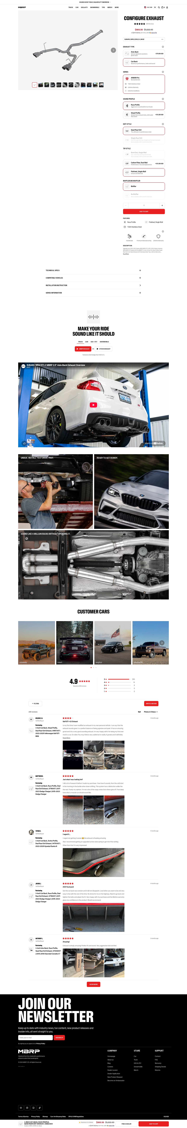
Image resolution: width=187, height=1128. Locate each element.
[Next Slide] (113, 50)
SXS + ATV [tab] (94, 342)
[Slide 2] (93, 667)
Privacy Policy (35, 1116)
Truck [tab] (80, 342)
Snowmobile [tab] (104, 342)
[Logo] (22, 7)
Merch (109, 7)
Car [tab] (86, 342)
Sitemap (45, 1116)
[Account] (167, 7)
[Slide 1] (91, 667)
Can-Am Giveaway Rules (58, 1116)
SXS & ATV (84, 7)
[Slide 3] (96, 667)
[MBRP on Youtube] (21, 1107)
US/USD (166, 1117)
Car (77, 7)
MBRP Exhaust (84, 349)
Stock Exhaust (104, 349)
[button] (144, 24)
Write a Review (152, 704)
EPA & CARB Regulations (76, 1116)
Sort (139, 712)
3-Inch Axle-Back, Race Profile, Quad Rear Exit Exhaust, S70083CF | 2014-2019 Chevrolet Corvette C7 (48, 951)
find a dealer (126, 1124)
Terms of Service (23, 1116)
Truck (70, 7)
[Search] (159, 7)
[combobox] (148, 7)
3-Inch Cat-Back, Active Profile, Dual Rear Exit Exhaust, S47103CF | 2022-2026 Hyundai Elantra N (47, 843)
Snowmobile (94, 7)
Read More (126, 254)
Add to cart (143, 211)
